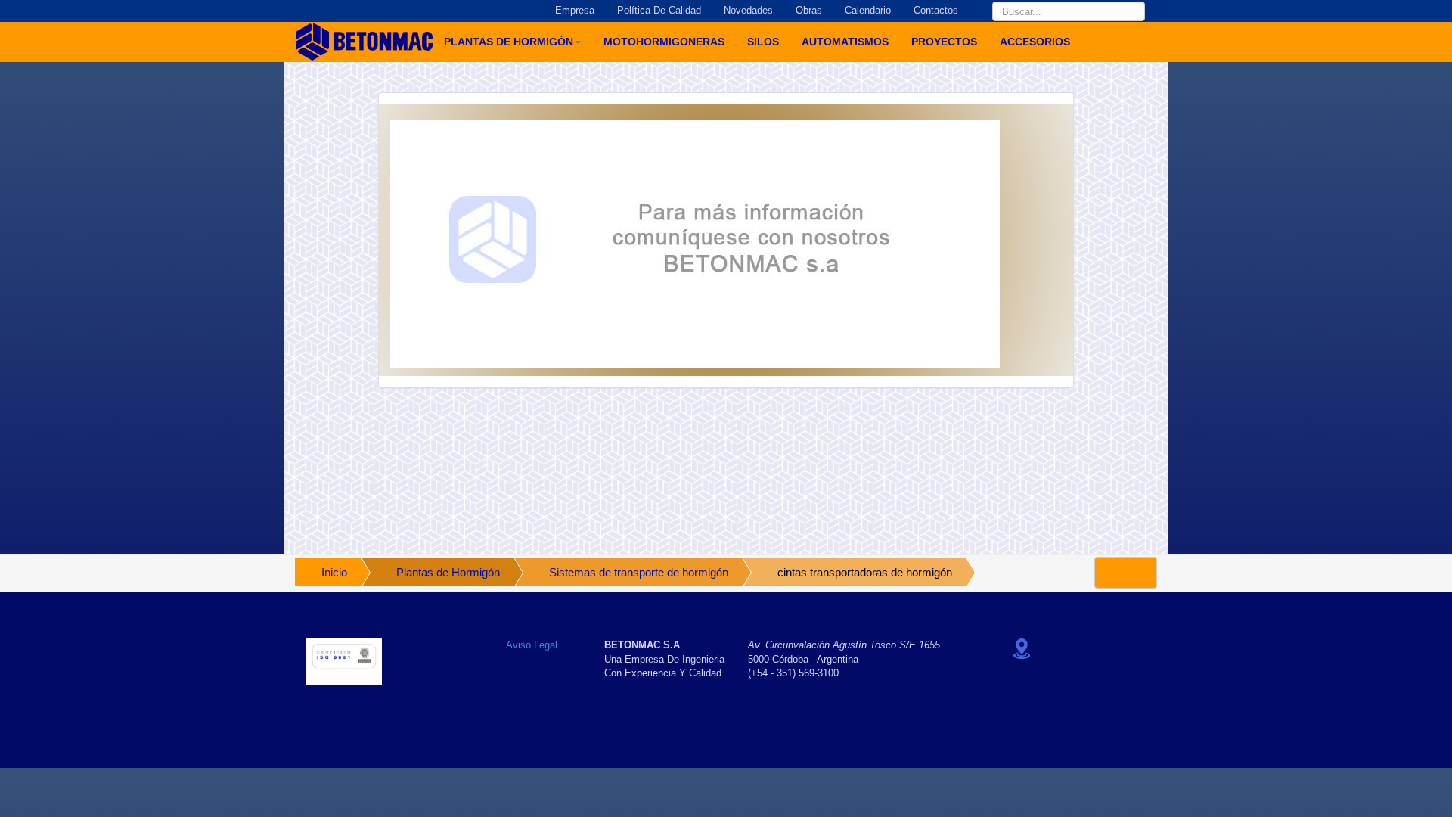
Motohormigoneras (663, 42)
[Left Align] (1125, 573)
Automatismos (845, 42)
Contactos (936, 10)
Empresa (574, 10)
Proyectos (944, 42)
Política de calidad (659, 10)
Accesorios (1035, 42)
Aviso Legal (531, 645)
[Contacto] (726, 244)
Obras (809, 10)
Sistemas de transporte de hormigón (638, 572)
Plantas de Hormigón (508, 42)
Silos (763, 42)
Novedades (748, 10)
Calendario (868, 10)
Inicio (334, 572)
